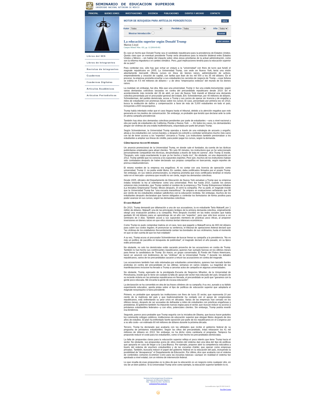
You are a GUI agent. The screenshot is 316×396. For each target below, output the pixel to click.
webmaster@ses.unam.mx (158, 384)
